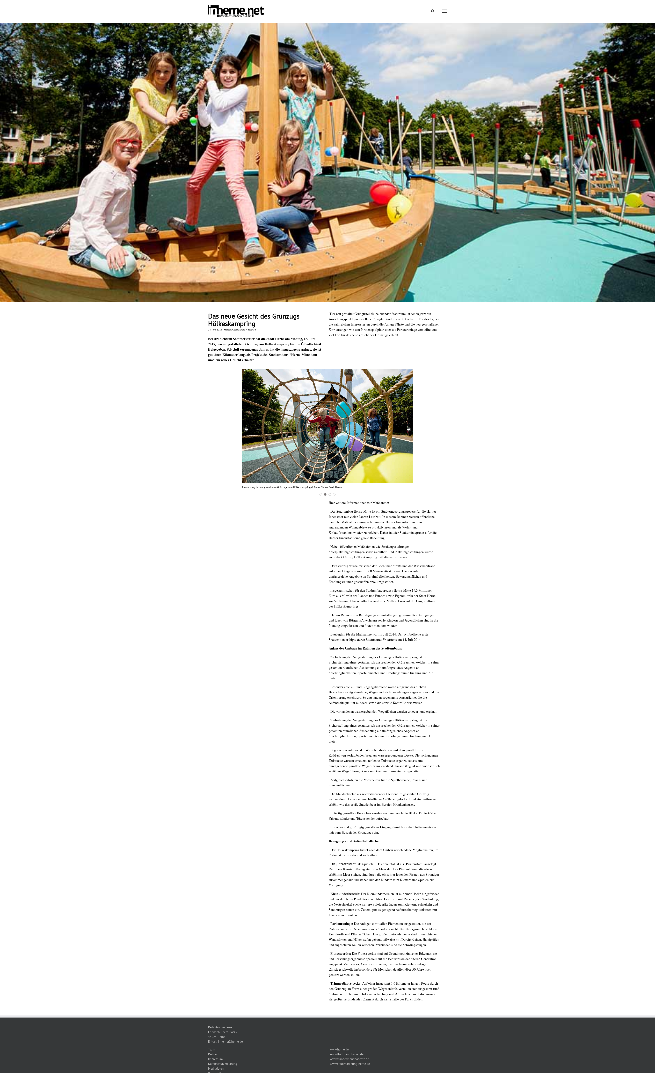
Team (211, 1049)
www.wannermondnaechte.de (349, 1059)
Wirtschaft (250, 329)
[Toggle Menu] (444, 11)
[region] (327, 433)
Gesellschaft (238, 329)
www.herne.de (339, 1049)
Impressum (215, 1059)
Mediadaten (216, 1068)
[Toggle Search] (432, 11)
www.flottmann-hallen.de (346, 1054)
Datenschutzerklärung (222, 1064)
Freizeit (228, 329)
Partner (213, 1054)
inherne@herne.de (230, 1041)
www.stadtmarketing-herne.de (350, 1064)
